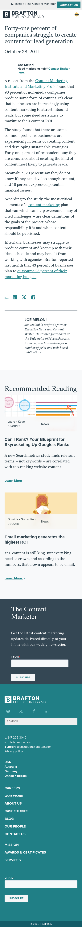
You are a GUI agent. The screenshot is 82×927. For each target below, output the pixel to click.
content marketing (44, 204)
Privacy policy (14, 751)
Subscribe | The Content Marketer (33, 4)
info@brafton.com (19, 742)
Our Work (14, 795)
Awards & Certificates (25, 852)
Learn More (14, 480)
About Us (13, 803)
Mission (12, 844)
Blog (9, 818)
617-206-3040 (17, 737)
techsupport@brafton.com (34, 746)
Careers (12, 788)
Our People (15, 826)
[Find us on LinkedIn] (46, 711)
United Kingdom (16, 776)
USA (8, 762)
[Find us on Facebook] (34, 711)
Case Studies (16, 811)
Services (13, 860)
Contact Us (69, 4)
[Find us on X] (21, 711)
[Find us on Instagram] (8, 711)
